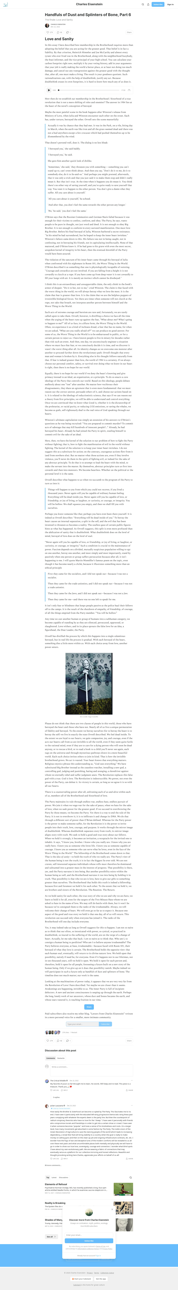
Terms (96, 1273)
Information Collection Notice (88, 1249)
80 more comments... (53, 1165)
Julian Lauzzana (56, 1105)
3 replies (56, 1097)
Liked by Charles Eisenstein (61, 1108)
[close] (112, 1209)
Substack (77, 1285)
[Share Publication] (148, 4)
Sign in (170, 4)
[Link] (41, 39)
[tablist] (55, 1058)
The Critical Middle (58, 1080)
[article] (89, 1190)
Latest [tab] (54, 1177)
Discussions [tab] (63, 1177)
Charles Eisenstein (58, 24)
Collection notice (107, 1273)
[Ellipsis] (132, 1080)
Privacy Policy (107, 1249)
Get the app (101, 1279)
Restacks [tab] (60, 1058)
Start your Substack (82, 1279)
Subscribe (158, 4)
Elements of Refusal (56, 1184)
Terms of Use (100, 1246)
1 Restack (73, 1032)
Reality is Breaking (55, 1203)
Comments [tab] (50, 1058)
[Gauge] (129, 90)
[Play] (48, 90)
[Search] (142, 4)
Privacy (90, 1273)
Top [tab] (47, 1177)
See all (50, 1236)
